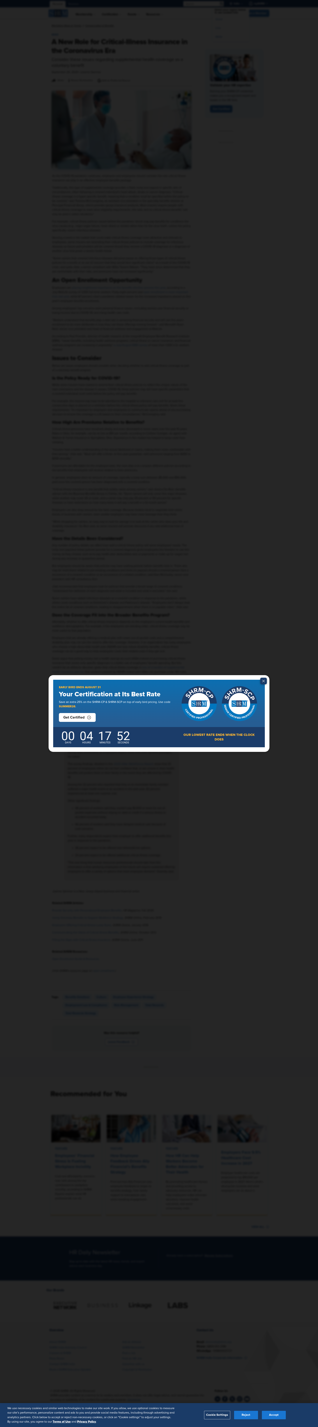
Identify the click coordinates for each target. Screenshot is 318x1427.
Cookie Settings (217, 1414)
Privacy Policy (86, 1422)
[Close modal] (263, 681)
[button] (77, 717)
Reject (246, 1414)
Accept (274, 1414)
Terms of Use (62, 1422)
